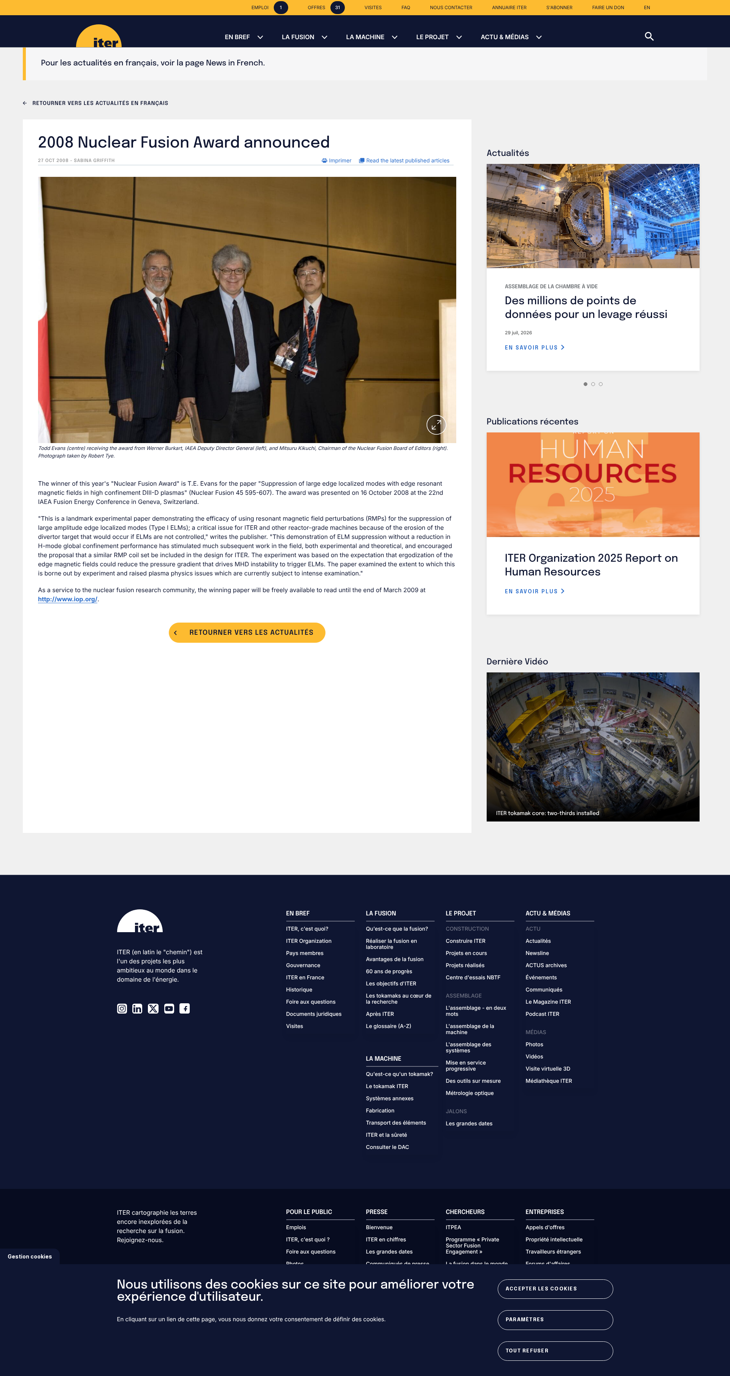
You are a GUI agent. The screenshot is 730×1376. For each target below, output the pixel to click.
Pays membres (305, 953)
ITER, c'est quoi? (307, 929)
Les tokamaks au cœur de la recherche (399, 999)
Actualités (538, 941)
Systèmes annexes (390, 1099)
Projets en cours (466, 953)
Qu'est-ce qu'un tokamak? (399, 1074)
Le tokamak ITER (387, 1087)
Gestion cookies (30, 1256)
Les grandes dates (469, 1124)
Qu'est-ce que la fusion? (397, 929)
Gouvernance (303, 966)
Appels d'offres (545, 1228)
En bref (237, 37)
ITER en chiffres (386, 1240)
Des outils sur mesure (473, 1081)
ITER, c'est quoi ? (308, 1240)
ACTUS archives (546, 966)
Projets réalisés (465, 966)
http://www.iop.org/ (67, 599)
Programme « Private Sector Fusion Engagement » (472, 1246)
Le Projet (432, 37)
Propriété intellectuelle (554, 1240)
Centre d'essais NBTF (473, 978)
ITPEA (453, 1228)
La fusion (298, 37)
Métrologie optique (470, 1093)
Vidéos (534, 1057)
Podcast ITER (543, 1014)
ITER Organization (309, 941)
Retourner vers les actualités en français (99, 103)
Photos (534, 1045)
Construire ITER (466, 941)
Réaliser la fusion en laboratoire (391, 944)
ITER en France (305, 978)
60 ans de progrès (389, 972)
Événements (541, 978)
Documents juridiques (314, 1014)
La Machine (365, 37)
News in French (234, 63)
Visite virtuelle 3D (548, 1069)
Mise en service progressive (466, 1066)
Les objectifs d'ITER (391, 984)
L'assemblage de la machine (470, 1029)
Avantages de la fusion (395, 960)
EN (647, 7)
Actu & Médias (504, 37)
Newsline (537, 953)
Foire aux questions (311, 1002)
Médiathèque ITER (549, 1081)
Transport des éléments (396, 1123)
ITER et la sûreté (386, 1135)
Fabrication (380, 1111)
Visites (294, 1026)
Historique (299, 990)
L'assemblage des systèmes (469, 1048)
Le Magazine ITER (548, 1002)
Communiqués (544, 990)
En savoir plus (532, 348)
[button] (687, 31)
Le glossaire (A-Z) (388, 1026)
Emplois (296, 1228)
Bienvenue (379, 1228)
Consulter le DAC (387, 1147)
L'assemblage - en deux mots (476, 1011)
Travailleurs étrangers (553, 1252)
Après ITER (380, 1014)
